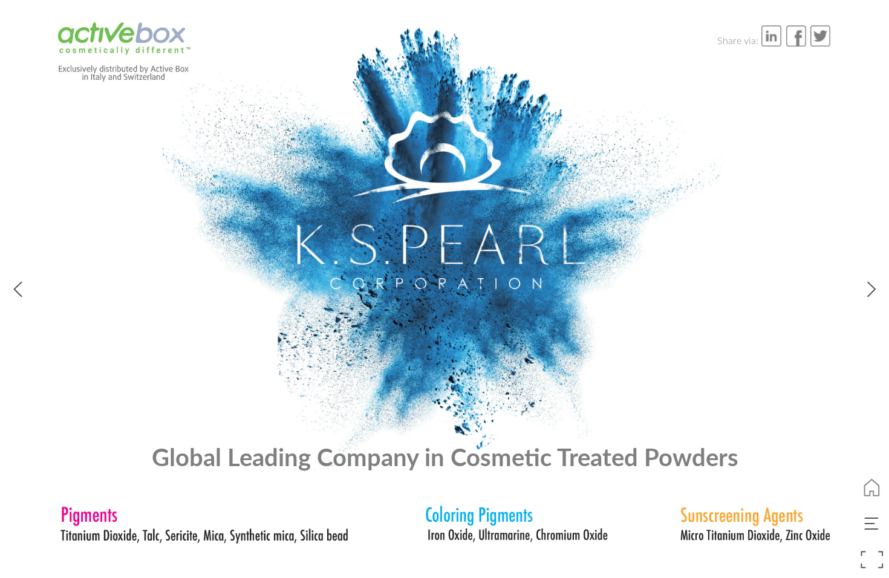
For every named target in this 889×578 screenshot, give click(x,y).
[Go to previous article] (18, 288)
